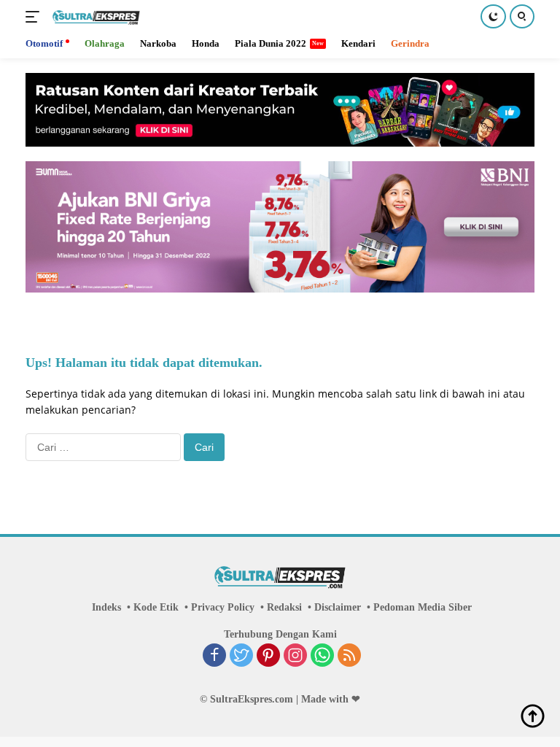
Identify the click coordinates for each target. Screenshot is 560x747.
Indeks (106, 607)
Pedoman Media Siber (422, 607)
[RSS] (349, 656)
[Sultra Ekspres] (94, 17)
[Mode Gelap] (493, 16)
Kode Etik (156, 607)
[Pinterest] (268, 656)
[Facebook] (214, 656)
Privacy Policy (222, 607)
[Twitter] (241, 656)
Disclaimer (337, 607)
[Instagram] (295, 656)
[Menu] (35, 16)
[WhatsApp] (322, 656)
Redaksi (284, 607)
